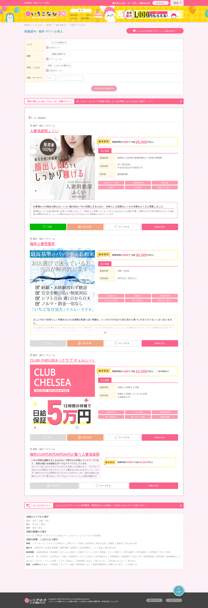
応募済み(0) (144, 3)
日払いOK (137, 556)
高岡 (43, 524)
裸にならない (101, 561)
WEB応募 (86, 227)
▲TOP (178, 590)
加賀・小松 (44, 521)
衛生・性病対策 (70, 556)
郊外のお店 (101, 543)
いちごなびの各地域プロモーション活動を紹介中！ (156, 31)
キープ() (132, 3)
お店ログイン (154, 600)
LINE (49, 227)
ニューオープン (39, 543)
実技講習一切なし (84, 561)
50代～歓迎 (165, 552)
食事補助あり (172, 556)
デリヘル (30, 535)
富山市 (35, 524)
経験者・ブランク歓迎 (109, 552)
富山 (28, 524)
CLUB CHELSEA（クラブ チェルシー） (63, 360)
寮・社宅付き (42, 556)
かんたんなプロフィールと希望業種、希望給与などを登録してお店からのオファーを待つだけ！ (89, 505)
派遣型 (120, 543)
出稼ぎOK (38, 548)
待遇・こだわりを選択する (59, 65)
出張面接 (54, 564)
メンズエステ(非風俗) (91, 535)
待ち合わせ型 (131, 543)
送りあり (30, 561)
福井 (176, 2)
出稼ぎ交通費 (51, 548)
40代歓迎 (153, 552)
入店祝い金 (132, 564)
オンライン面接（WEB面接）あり (75, 564)
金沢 (34, 521)
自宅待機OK (85, 548)
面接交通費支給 (99, 564)
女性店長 (89, 543)
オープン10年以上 (57, 543)
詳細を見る (160, 227)
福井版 (49, 25)
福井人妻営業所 (42, 244)
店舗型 (111, 543)
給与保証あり (101, 556)
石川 (28, 521)
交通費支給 (115, 556)
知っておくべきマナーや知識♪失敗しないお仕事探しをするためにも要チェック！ (90, 101)
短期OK (73, 548)
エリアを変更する (59, 42)
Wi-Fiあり (132, 561)
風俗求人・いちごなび (33, 25)
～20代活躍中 (128, 552)
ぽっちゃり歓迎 (68, 552)
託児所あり (55, 556)
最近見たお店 (118, 3)
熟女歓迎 (54, 552)
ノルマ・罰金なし (66, 561)
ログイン (160, 3)
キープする (124, 227)
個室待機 (64, 548)
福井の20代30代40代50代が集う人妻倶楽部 (65, 454)
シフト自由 (98, 548)
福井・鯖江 (37, 528)
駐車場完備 (149, 556)
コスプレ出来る (86, 556)
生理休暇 (160, 556)
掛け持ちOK (110, 548)
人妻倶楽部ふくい (44, 131)
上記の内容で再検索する (104, 88)
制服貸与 (126, 556)
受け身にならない (117, 561)
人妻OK (80, 552)
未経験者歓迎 (42, 552)
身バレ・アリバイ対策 (46, 561)
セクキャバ (74, 535)
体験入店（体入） (117, 564)
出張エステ (62, 535)
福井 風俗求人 (61, 25)
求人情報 (105, 151)
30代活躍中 (141, 552)
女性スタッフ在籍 (75, 543)
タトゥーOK (92, 552)
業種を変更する (59, 54)
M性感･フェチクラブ (46, 535)
